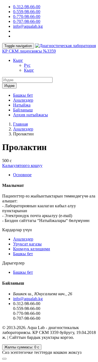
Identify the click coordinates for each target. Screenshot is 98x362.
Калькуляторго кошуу (22, 165)
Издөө (9, 86)
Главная (20, 124)
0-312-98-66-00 (26, 6)
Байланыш (23, 110)
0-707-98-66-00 (26, 21)
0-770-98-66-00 (26, 16)
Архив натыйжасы (30, 114)
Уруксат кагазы (27, 244)
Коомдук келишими (31, 249)
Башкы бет (23, 95)
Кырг (18, 60)
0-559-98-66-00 (26, 11)
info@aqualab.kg (28, 26)
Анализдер (23, 100)
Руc (27, 65)
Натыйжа (21, 105)
